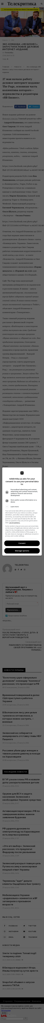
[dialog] (22, 511)
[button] (22, 506)
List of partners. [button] (14, 523)
